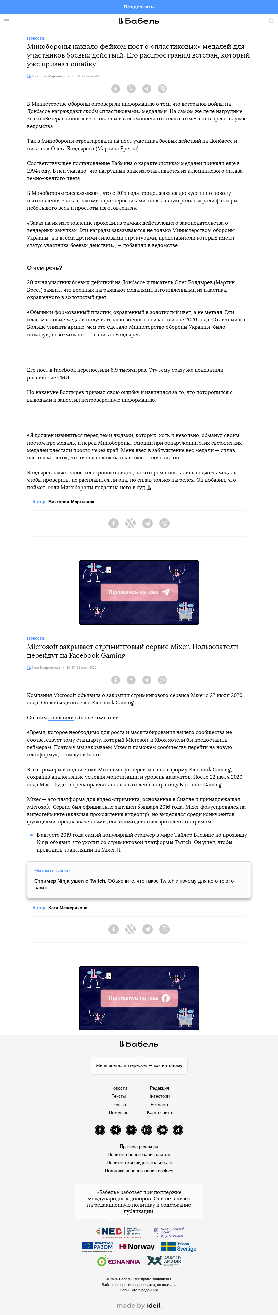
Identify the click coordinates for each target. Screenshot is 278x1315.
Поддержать (139, 6)
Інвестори (160, 1096)
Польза (118, 1104)
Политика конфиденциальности (139, 1162)
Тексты (119, 1096)
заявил (52, 290)
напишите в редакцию (139, 1290)
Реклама (159, 1104)
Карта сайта (159, 1112)
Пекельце (118, 1112)
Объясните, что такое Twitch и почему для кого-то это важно (134, 884)
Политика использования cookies (139, 1170)
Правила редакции (139, 1146)
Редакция (159, 1088)
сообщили (61, 717)
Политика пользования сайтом (139, 1154)
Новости (118, 1088)
